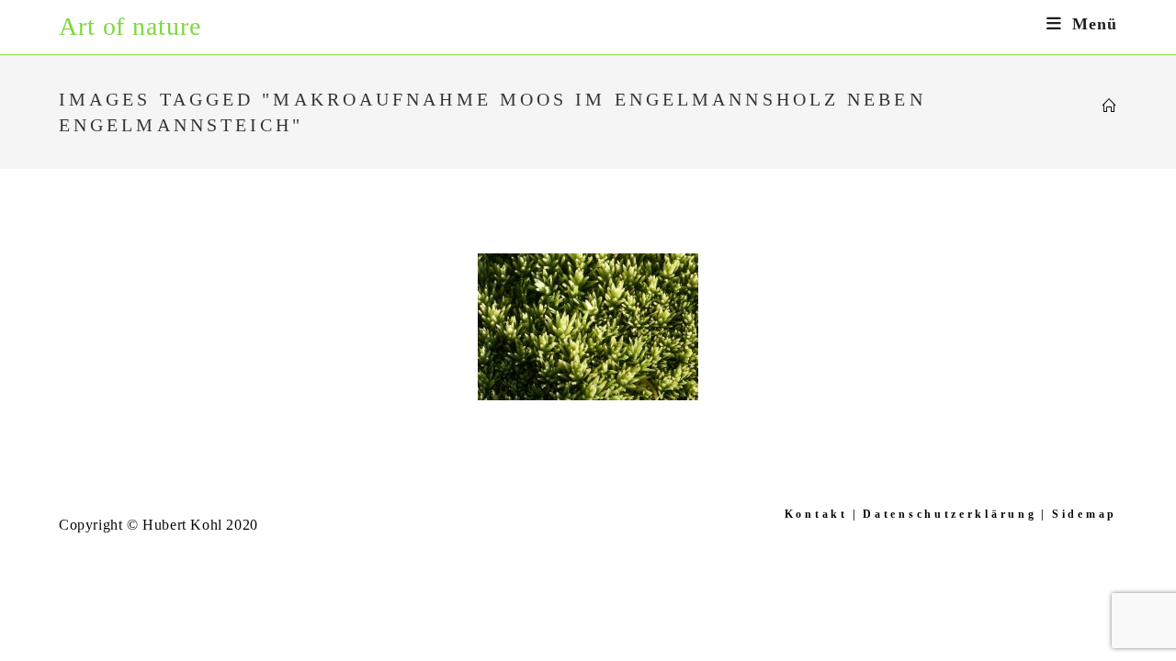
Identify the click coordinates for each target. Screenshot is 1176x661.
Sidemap (1084, 514)
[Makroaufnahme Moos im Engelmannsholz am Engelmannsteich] (588, 326)
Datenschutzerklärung (949, 514)
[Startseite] (1109, 106)
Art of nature (130, 26)
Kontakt (816, 514)
